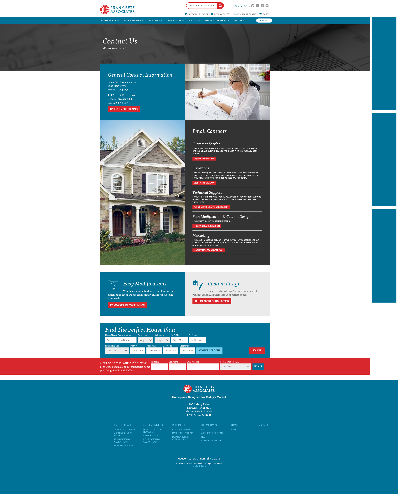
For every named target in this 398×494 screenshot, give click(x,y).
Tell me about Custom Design (212, 301)
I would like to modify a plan (127, 304)
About (193, 20)
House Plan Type (112, 346)
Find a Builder (150, 435)
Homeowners (132, 20)
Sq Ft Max (193, 335)
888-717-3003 (241, 5)
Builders (154, 20)
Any (142, 340)
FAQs (203, 429)
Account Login (198, 14)
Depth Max (184, 346)
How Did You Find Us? (229, 362)
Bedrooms (142, 335)
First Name (155, 362)
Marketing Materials (182, 433)
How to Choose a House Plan (152, 430)
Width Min (134, 346)
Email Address (193, 362)
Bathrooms (159, 335)
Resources (174, 20)
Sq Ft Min (175, 335)
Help (203, 437)
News (233, 429)
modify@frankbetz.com (207, 226)
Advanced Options (209, 350)
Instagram (267, 5)
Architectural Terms (212, 433)
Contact (264, 20)
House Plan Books (123, 445)
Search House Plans (124, 429)
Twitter (262, 5)
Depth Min (167, 346)
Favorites (222, 14)
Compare (246, 14)
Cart (265, 14)
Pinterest (252, 5)
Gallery (239, 20)
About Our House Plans (123, 434)
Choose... (112, 350)
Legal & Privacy (199, 466)
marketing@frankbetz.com (209, 250)
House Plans (108, 20)
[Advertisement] (384, 63)
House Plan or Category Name (118, 335)
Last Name (173, 362)
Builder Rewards (181, 429)
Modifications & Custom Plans (122, 440)
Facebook (257, 5)
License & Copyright (211, 440)
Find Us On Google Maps (124, 109)
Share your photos (217, 20)
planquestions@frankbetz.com (211, 207)
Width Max (150, 346)
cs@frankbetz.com (204, 158)
